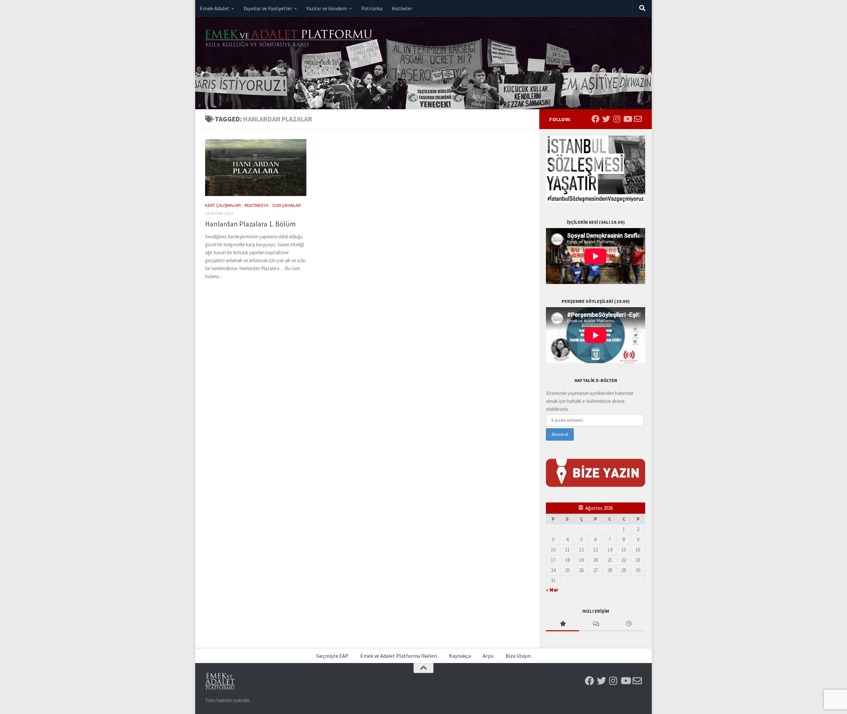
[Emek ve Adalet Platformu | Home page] (289, 39)
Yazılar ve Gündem (326, 8)
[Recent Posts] (628, 624)
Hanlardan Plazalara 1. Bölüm (250, 223)
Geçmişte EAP (332, 655)
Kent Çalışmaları (223, 205)
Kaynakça (460, 655)
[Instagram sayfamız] (617, 119)
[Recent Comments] (595, 624)
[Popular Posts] (562, 624)
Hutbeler (402, 8)
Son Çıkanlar (286, 205)
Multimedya (257, 205)
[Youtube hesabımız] (627, 119)
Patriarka (371, 8)
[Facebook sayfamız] (596, 119)
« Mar (552, 590)
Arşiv (488, 655)
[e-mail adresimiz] (638, 119)
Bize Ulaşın (518, 655)
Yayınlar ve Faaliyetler (268, 8)
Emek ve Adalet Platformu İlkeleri (398, 655)
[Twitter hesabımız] (606, 119)
